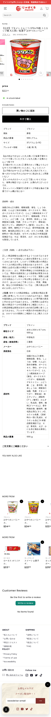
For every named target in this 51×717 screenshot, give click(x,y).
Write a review (25, 603)
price (5, 86)
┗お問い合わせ (8, 638)
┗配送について (32, 638)
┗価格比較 (7, 646)
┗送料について (32, 635)
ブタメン (6, 34)
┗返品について (32, 642)
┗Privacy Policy (9, 654)
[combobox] (25, 15)
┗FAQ (28, 646)
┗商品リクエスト (9, 642)
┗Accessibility (9, 661)
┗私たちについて (9, 635)
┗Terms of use (9, 658)
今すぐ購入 (25, 119)
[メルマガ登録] (40, 701)
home (5, 24)
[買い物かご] (47, 8)
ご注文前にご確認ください (15, 446)
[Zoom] (40, 73)
